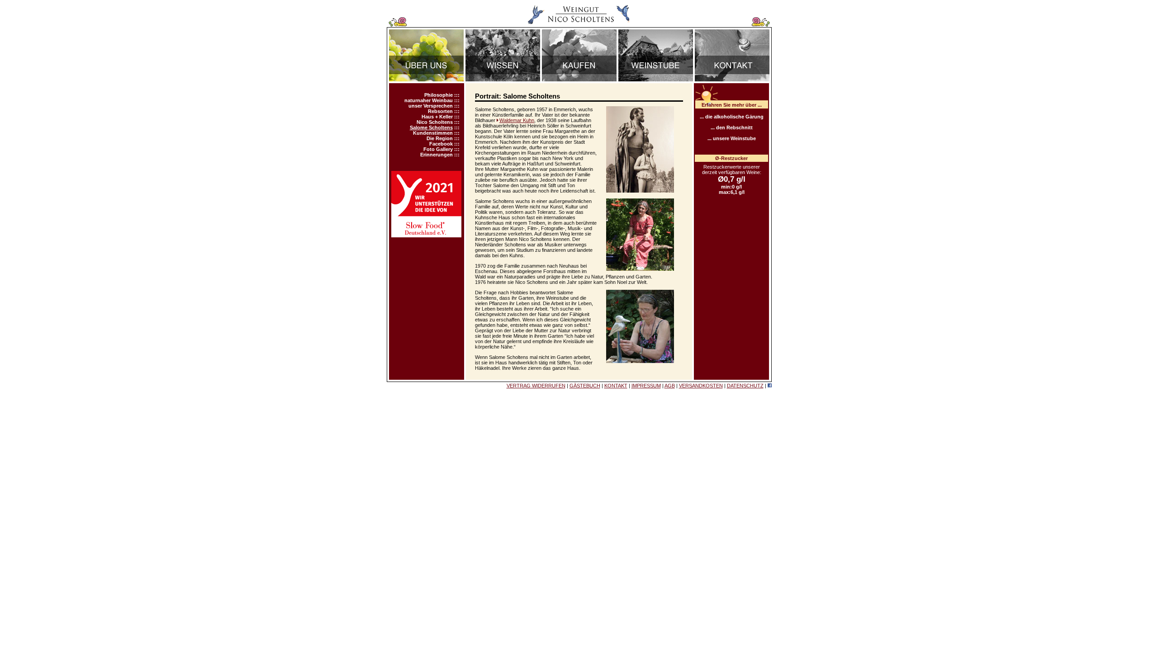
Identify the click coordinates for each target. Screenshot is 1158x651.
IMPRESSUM (646, 385)
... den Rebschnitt (732, 127)
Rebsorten (440, 111)
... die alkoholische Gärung (732, 116)
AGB (669, 385)
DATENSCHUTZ (745, 385)
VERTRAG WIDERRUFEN (536, 385)
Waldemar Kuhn (516, 120)
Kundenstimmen (433, 133)
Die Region (440, 138)
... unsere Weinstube (731, 138)
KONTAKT (615, 385)
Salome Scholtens (431, 127)
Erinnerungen (436, 154)
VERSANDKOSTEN (701, 385)
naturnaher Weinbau (428, 100)
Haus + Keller (437, 116)
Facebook (441, 143)
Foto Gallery (438, 149)
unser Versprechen (430, 105)
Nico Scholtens (435, 122)
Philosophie (438, 95)
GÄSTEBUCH (585, 385)
